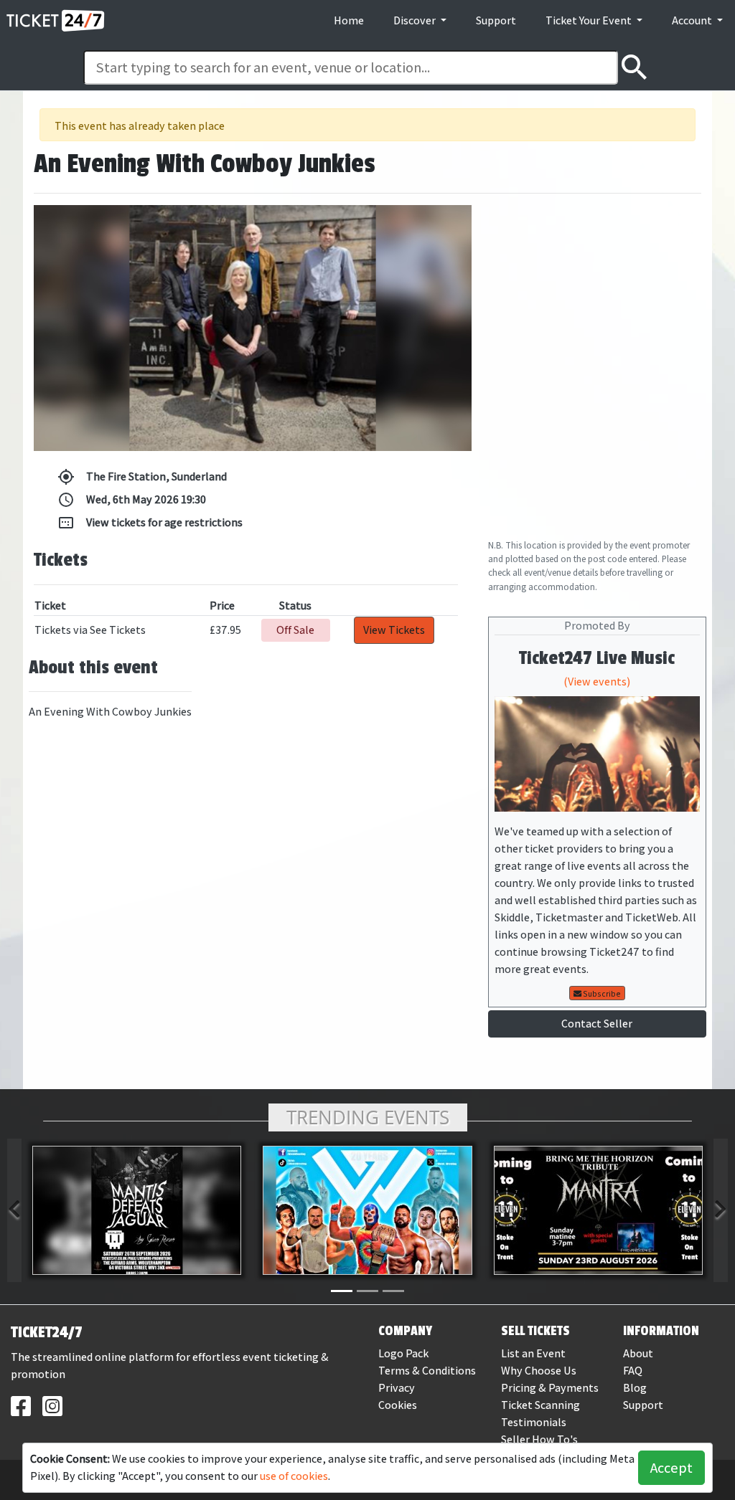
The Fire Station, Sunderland (142, 476)
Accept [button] (671, 1467)
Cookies (397, 1405)
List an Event (533, 1353)
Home (349, 20)
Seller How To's (539, 1439)
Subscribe (601, 994)
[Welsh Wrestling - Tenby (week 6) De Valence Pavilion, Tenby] (367, 1210)
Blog (635, 1387)
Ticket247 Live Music (597, 658)
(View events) (596, 681)
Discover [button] (415, 20)
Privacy (396, 1387)
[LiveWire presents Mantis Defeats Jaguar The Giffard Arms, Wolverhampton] (137, 1210)
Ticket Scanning (540, 1405)
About (638, 1353)
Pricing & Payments (550, 1387)
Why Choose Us (538, 1370)
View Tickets (394, 629)
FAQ (632, 1370)
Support (496, 20)
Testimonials (533, 1422)
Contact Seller (596, 1023)
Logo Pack (403, 1353)
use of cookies (294, 1476)
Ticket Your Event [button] (590, 20)
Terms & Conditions (427, 1370)
